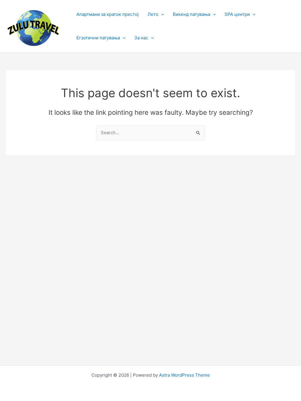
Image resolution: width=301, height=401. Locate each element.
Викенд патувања (191, 14)
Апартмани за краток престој (107, 14)
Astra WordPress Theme (184, 375)
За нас (141, 38)
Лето (153, 14)
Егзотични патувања (98, 38)
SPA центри (237, 14)
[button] (161, 14)
